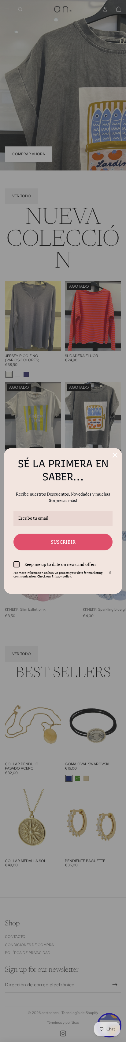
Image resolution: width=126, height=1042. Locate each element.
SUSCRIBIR (63, 542)
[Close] (115, 455)
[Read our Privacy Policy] (110, 573)
